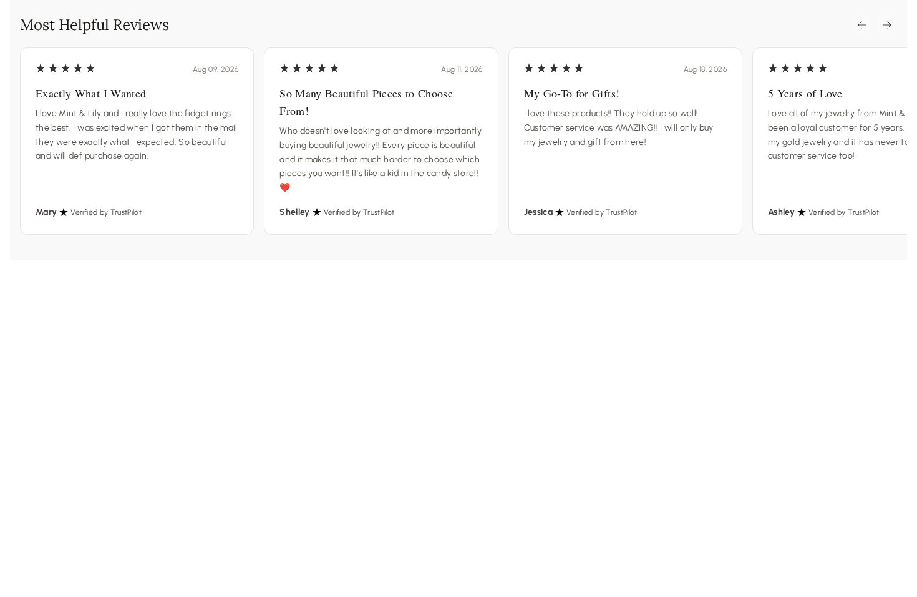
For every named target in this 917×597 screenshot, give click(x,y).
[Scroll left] (862, 25)
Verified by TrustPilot (106, 212)
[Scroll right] (887, 25)
